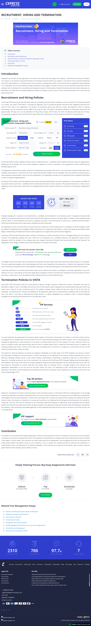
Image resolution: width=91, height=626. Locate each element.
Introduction (11, 54)
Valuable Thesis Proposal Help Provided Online (44, 574)
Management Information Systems (16, 522)
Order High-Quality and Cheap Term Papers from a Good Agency (48, 576)
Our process (18, 564)
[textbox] (55, 143)
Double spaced (57, 147)
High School (22, 138)
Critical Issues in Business (13, 517)
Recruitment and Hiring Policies (17, 56)
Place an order (45, 495)
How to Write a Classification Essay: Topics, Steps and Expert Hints (49, 585)
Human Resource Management (15, 528)
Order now (77, 4)
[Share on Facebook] (78, 454)
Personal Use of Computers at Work (17, 531)
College (32, 138)
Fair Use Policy (5, 583)
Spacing (42, 147)
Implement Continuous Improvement (17, 514)
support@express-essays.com (12, 592)
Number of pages (9, 147)
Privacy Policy (5, 576)
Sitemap (87, 564)
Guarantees (47, 564)
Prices (34, 564)
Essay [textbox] (51, 133)
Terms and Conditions (7, 574)
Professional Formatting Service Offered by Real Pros (45, 583)
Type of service (10, 133)
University (40, 138)
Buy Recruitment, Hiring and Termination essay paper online (26, 59)
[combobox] (53, 133)
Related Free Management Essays (18, 65)
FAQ (74, 564)
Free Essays (68, 564)
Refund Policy (5, 578)
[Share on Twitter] (82, 454)
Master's (49, 138)
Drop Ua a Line (7, 600)
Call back (8, 597)
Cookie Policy (4, 581)
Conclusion (11, 63)
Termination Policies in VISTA (16, 61)
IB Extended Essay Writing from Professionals (43, 581)
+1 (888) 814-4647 (64, 4)
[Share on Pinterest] (87, 454)
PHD (57, 138)
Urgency (12, 143)
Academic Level (10, 138)
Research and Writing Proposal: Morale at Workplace (22, 511)
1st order (44, 122)
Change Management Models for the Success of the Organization (25, 525)
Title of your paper (9, 128)
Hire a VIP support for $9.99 (32, 423)
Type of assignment (39, 133)
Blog (62, 564)
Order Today (70, 250)
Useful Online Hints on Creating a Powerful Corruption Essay (47, 578)
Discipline (41, 143)
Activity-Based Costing (12, 520)
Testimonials (56, 564)
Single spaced (50, 147)
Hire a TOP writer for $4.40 (37, 385)
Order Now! (27, 564)
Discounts (40, 564)
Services (11, 564)
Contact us (80, 564)
